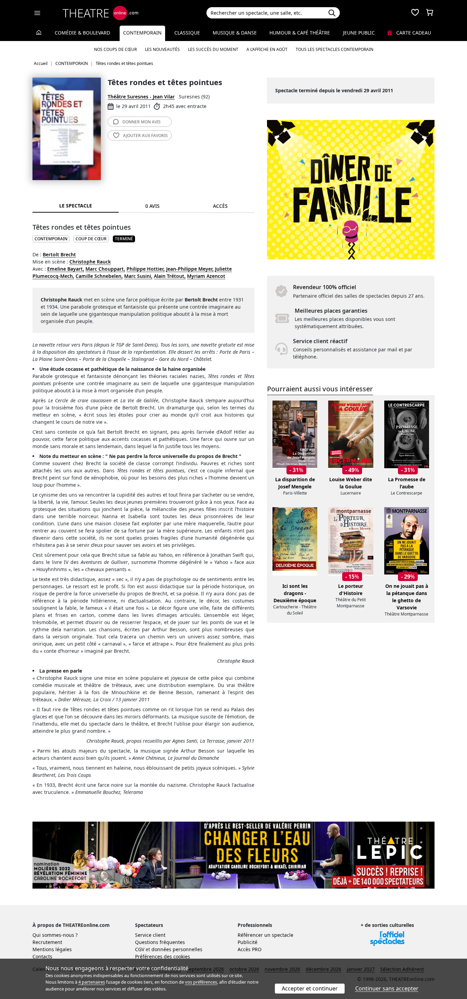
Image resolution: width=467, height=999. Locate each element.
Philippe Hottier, (145, 269)
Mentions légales (52, 949)
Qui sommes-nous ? (55, 935)
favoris (145, 135)
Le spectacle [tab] (75, 205)
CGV (139, 949)
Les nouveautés (162, 49)
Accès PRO (250, 949)
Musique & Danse (235, 32)
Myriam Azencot (206, 276)
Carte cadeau (413, 32)
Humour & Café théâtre (299, 32)
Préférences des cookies (162, 956)
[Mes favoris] (415, 13)
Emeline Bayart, (65, 269)
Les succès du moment (213, 49)
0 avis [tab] (152, 206)
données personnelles (176, 949)
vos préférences (201, 982)
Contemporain (142, 32)
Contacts (42, 956)
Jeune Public (359, 32)
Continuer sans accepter (386, 988)
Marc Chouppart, (105, 269)
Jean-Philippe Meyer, (190, 269)
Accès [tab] (220, 206)
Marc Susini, (138, 276)
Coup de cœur (91, 239)
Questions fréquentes (160, 942)
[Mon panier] (429, 13)
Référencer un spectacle (265, 935)
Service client (150, 935)
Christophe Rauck (90, 261)
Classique (187, 32)
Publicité (247, 942)
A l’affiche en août (267, 49)
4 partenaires (91, 982)
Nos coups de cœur (115, 49)
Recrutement (47, 942)
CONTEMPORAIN (51, 239)
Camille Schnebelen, (99, 276)
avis (141, 122)
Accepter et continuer (310, 988)
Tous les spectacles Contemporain (334, 49)
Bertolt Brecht (59, 254)
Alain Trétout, (170, 276)
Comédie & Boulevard (82, 32)
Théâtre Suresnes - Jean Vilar (141, 96)
